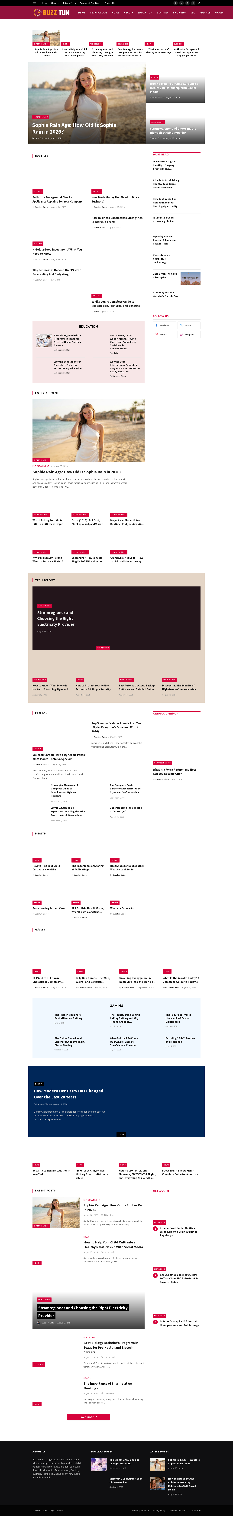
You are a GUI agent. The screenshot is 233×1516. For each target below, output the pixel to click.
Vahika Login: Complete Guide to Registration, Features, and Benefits (115, 304)
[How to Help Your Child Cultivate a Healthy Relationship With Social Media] (74, 38)
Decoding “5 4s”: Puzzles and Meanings (180, 1039)
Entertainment (41, 44)
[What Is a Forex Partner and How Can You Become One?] (177, 741)
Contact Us (109, 3)
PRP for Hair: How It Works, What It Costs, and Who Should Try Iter (87, 910)
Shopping (179, 12)
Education (145, 12)
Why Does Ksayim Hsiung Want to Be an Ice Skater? (47, 559)
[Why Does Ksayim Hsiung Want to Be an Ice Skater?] (49, 543)
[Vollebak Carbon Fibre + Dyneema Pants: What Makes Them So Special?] (59, 735)
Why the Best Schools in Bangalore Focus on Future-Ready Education (68, 365)
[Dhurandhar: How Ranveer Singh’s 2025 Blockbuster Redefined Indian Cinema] (88, 543)
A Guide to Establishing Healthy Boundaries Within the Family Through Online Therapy (166, 184)
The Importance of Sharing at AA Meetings (158, 51)
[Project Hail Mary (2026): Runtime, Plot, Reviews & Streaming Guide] (127, 505)
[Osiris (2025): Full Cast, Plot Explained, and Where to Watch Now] (88, 505)
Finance (205, 12)
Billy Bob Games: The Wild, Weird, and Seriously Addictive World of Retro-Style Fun (93, 980)
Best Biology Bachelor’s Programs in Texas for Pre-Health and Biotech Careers (130, 52)
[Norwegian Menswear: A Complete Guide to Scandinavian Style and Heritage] (40, 791)
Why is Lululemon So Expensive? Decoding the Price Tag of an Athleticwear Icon (68, 811)
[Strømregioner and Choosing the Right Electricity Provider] (102, 38)
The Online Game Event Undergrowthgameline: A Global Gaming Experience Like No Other (70, 1041)
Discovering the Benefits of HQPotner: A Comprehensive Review (179, 687)
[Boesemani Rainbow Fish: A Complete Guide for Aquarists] (181, 1154)
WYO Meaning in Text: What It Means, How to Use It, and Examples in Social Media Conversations (123, 342)
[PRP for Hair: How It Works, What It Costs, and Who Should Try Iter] (88, 893)
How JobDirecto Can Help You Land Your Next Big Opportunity (165, 202)
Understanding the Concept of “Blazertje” (126, 809)
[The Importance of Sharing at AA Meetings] (158, 38)
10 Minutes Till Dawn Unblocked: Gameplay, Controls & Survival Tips (47, 980)
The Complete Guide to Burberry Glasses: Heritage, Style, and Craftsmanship (125, 788)
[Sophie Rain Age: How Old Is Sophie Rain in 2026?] (46, 38)
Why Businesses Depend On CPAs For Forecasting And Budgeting (56, 272)
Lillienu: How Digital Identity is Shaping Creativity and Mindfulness (164, 165)
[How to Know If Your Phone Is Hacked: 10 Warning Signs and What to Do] (51, 669)
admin (96, 311)
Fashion (38, 748)
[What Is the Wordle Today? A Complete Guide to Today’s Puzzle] (182, 955)
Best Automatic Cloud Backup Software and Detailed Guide (137, 687)
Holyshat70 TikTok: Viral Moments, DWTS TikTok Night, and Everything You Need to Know (137, 1174)
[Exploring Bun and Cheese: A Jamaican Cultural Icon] (191, 241)
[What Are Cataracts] (127, 893)
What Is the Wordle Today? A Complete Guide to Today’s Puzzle (181, 980)
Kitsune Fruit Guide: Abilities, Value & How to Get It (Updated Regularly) (178, 1231)
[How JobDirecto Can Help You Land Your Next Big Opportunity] (191, 204)
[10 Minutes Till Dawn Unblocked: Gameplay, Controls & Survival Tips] (51, 955)
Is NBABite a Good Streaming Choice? (164, 219)
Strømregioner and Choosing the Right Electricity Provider (102, 52)
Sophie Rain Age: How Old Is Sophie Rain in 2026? (46, 52)
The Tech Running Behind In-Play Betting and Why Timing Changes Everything (125, 1018)
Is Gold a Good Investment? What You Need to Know (57, 251)
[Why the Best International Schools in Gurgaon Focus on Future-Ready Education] (100, 366)
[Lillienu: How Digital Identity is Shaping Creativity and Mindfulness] (191, 166)
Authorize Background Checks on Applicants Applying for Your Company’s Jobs (186, 52)
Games (219, 12)
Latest (80, 680)
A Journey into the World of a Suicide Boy (165, 294)
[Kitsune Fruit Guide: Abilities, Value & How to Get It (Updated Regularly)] (177, 1210)
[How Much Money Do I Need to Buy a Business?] (118, 178)
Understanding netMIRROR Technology (161, 258)
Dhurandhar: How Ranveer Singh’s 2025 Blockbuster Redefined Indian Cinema (86, 559)
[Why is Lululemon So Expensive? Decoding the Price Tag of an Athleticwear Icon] (40, 813)
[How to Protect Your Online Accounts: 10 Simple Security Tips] (95, 669)
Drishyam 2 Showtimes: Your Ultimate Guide (126, 1480)
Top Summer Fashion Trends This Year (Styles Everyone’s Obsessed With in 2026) (116, 727)
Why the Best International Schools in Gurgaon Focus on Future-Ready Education (125, 366)
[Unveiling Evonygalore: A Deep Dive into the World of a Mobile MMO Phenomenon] (138, 955)
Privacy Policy (69, 3)
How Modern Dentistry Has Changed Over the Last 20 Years (68, 1094)
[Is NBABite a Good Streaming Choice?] (191, 222)
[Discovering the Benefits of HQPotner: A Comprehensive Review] (181, 669)
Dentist (121, 1134)
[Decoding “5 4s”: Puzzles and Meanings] (155, 1043)
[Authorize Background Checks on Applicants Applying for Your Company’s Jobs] (187, 38)
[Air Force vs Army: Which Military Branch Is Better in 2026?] (95, 1154)
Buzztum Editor (38, 138)
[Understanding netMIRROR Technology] (191, 260)
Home (44, 3)
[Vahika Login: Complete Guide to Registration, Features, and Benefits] (118, 282)
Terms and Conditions (90, 3)
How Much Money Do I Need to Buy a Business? (115, 199)
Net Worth (159, 1222)
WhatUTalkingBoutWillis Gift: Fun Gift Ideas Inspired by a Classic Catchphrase (49, 522)
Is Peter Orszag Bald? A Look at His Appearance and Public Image (179, 1323)
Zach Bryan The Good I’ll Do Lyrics (165, 275)
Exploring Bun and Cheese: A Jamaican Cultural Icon (164, 240)
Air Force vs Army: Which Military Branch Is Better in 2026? (92, 1174)
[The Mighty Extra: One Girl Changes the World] (99, 1464)
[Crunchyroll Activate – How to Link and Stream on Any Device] (127, 543)
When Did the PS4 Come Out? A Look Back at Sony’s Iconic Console (124, 1041)
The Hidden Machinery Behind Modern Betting (68, 1016)
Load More (87, 1417)
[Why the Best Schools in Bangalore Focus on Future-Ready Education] (44, 366)
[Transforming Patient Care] (49, 893)
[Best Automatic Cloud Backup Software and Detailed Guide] (138, 669)
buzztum (43, 1510)
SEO (193, 12)
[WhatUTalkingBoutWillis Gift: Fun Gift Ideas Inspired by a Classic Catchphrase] (49, 505)
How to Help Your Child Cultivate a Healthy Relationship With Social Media (74, 52)
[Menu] (34, 3)
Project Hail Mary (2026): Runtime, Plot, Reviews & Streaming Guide (125, 522)
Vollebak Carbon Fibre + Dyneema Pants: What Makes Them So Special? (59, 757)
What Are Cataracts (122, 908)
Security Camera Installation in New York (51, 1172)
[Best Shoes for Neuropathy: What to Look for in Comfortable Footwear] (127, 851)
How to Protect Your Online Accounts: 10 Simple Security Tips (93, 687)
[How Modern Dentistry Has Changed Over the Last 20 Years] (160, 1101)
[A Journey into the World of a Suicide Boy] (191, 297)
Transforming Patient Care (48, 908)
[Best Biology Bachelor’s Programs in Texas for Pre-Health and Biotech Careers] (130, 38)
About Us (55, 3)
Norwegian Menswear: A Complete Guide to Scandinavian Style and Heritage (64, 790)
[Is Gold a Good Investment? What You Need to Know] (59, 230)
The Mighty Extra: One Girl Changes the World (124, 1461)
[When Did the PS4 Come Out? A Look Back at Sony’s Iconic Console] (100, 1043)
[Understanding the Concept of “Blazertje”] (99, 813)
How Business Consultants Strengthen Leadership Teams (117, 220)
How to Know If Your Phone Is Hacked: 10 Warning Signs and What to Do (50, 687)
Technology (98, 12)
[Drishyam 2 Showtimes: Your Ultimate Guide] (99, 1483)
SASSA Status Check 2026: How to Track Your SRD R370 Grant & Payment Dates (179, 1278)
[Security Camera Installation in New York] (51, 1154)
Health (128, 12)
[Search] (199, 3)
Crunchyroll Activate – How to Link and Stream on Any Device (126, 559)
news (81, 12)
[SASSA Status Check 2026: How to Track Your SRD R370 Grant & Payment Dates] (177, 1257)
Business (163, 12)
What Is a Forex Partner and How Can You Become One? (174, 772)
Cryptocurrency (162, 763)
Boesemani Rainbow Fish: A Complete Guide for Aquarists (180, 1172)
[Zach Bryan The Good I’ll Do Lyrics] (191, 278)
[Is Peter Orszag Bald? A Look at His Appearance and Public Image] (177, 1304)
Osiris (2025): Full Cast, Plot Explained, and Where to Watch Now (87, 522)
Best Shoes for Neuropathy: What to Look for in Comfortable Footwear (127, 867)
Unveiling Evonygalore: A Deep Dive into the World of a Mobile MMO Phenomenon (138, 980)
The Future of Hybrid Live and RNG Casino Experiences (178, 1018)
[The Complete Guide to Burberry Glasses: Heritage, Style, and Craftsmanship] (99, 791)
